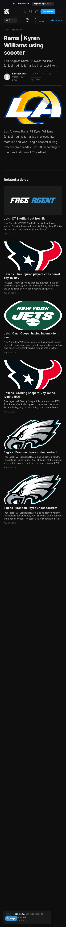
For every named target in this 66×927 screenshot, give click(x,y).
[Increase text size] (50, 73)
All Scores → (56, 20)
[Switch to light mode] (25, 12)
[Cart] (36, 12)
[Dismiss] (48, 914)
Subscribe (48, 11)
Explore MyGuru (43, 3)
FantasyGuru (19, 73)
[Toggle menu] (59, 11)
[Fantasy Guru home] (6, 11)
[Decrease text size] (43, 74)
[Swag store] (30, 12)
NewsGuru (17, 29)
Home (7, 29)
